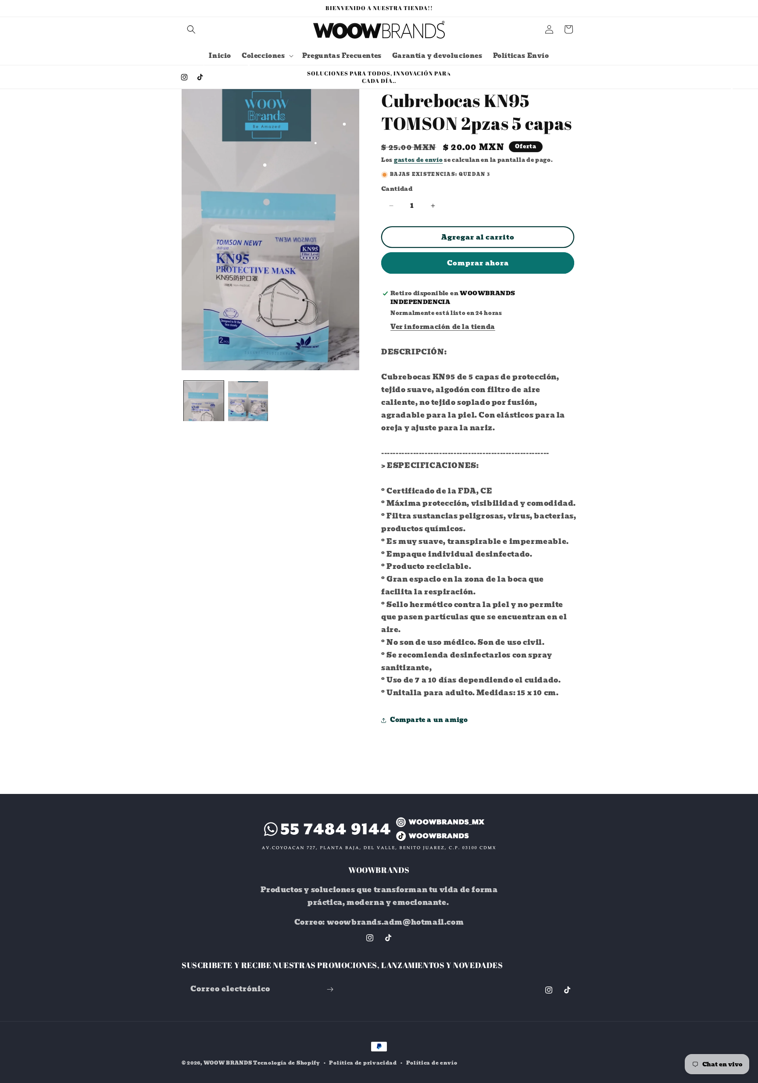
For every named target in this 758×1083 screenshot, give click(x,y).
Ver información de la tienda (442, 327)
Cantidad (396, 189)
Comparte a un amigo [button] (429, 720)
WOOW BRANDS (228, 1063)
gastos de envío (418, 160)
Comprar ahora (478, 263)
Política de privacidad (363, 1063)
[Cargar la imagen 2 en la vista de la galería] (248, 401)
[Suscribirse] (330, 989)
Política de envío (432, 1063)
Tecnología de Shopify (286, 1063)
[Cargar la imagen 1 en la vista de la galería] (204, 401)
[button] (191, 29)
